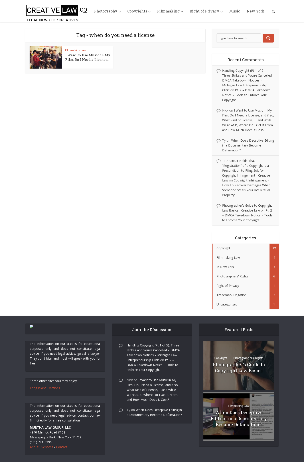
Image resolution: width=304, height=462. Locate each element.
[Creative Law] (57, 11)
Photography (105, 11)
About (34, 447)
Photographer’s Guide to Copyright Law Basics (239, 367)
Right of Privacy (204, 11)
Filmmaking (168, 11)
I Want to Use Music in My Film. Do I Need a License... (87, 57)
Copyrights (137, 11)
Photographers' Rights (248, 358)
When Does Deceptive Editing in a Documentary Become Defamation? (248, 145)
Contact (61, 447)
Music (234, 11)
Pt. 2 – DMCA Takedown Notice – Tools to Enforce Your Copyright (246, 95)
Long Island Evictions (45, 388)
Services (47, 447)
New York (255, 11)
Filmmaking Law (75, 50)
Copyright (220, 358)
